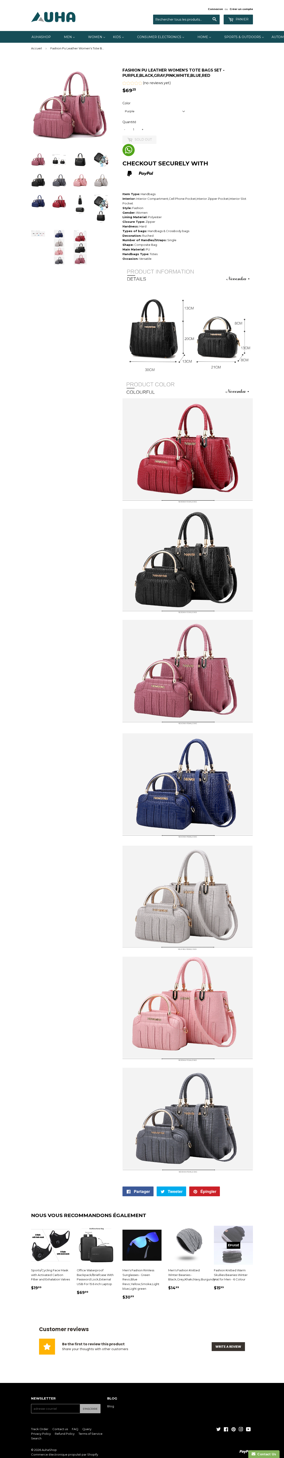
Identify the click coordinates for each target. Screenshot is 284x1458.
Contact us (60, 1429)
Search (36, 1438)
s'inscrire (90, 1408)
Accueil (36, 48)
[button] (146, 83)
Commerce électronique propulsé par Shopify (64, 1454)
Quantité (129, 122)
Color (126, 103)
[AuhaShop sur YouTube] (248, 1430)
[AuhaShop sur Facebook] (226, 1430)
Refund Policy (65, 1433)
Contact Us (265, 1454)
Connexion (215, 9)
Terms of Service (91, 1433)
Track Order (39, 1429)
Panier (241, 19)
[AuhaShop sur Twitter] (218, 1430)
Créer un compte (241, 9)
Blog (110, 1406)
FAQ (75, 1429)
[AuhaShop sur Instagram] (241, 1430)
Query (86, 1429)
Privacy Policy (41, 1433)
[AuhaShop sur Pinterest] (233, 1430)
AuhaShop (49, 1450)
